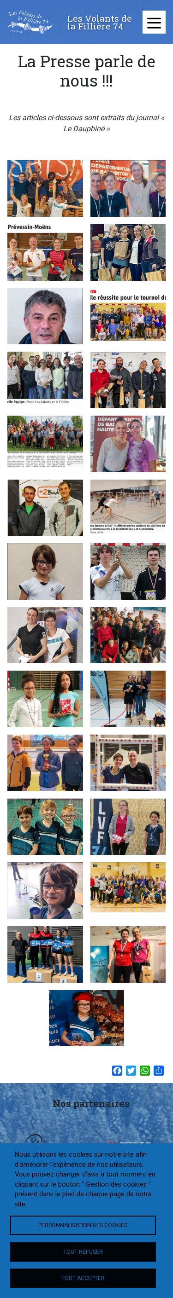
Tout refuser (83, 1252)
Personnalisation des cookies (82, 1225)
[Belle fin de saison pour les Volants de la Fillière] (128, 188)
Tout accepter (83, 1278)
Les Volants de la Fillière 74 (99, 22)
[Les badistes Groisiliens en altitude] (45, 188)
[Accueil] (30, 22)
